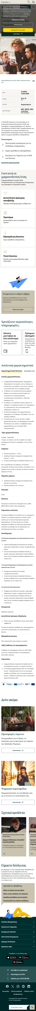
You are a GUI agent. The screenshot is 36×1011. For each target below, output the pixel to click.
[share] (33, 81)
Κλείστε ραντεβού (18, 309)
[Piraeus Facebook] (7, 986)
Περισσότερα (17, 750)
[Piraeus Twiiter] (12, 986)
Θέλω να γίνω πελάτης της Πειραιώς (15, 894)
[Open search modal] (28, 2)
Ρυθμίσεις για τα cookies (18, 19)
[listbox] (5, 2)
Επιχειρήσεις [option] (5, 2)
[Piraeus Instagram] (18, 986)
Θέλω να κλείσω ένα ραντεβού (13, 890)
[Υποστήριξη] (32, 2)
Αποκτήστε (16, 34)
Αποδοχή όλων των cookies (18, 30)
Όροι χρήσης (5, 991)
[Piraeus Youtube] (23, 986)
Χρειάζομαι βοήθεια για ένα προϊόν (15, 897)
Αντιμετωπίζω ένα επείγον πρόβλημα (16, 901)
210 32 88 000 (24, 979)
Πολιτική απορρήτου (16, 991)
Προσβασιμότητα (18, 994)
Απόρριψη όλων (18, 24)
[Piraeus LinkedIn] (28, 986)
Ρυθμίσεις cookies (29, 991)
